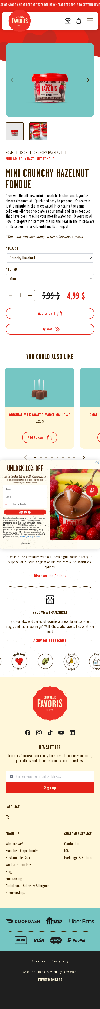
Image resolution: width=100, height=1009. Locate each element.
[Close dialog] (97, 462)
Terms (38, 537)
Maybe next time (25, 542)
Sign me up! (25, 512)
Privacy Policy (26, 537)
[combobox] (7, 504)
